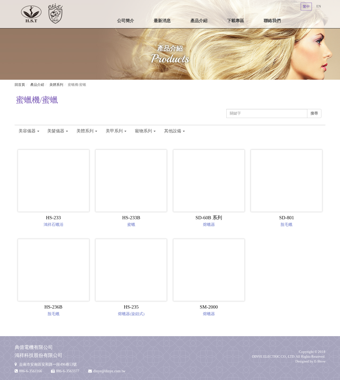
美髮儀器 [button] (55, 131)
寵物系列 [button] (143, 131)
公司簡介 (125, 20)
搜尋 (314, 113)
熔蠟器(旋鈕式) (131, 310)
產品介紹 (198, 20)
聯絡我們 (272, 20)
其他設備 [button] (172, 131)
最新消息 (162, 20)
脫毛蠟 (286, 221)
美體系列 (56, 85)
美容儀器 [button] (27, 131)
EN (318, 6)
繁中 (306, 7)
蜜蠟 (131, 221)
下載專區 (235, 20)
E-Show (319, 361)
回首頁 (20, 85)
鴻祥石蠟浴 (53, 221)
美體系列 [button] (85, 131)
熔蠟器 (209, 221)
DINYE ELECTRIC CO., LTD (42, 13)
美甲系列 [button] (114, 131)
